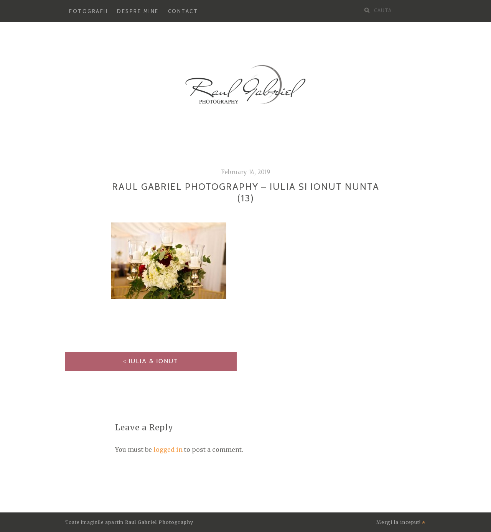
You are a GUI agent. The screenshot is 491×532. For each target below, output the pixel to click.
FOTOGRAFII (88, 11)
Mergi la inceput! (399, 522)
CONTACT (183, 11)
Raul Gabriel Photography (159, 522)
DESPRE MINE (138, 11)
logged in (168, 449)
